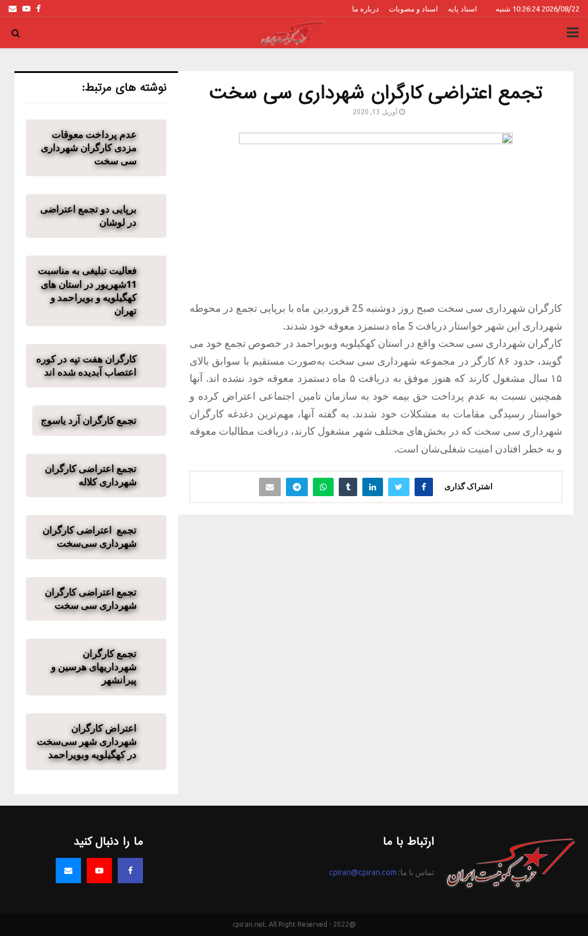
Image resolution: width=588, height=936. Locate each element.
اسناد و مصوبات (413, 9)
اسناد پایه (462, 9)
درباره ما (365, 9)
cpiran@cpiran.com (363, 872)
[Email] (68, 870)
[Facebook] (130, 870)
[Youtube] (99, 870)
